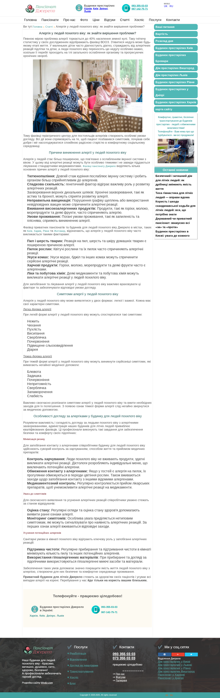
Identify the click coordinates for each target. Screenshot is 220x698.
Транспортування (81, 671)
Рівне (46, 231)
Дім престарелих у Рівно (174, 668)
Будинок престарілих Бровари (170, 58)
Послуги (155, 20)
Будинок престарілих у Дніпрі (171, 92)
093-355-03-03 (140, 5)
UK (166, 6)
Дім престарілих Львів (171, 75)
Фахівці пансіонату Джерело (99, 166)
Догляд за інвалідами (84, 665)
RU (171, 6)
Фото (84, 20)
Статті (124, 20)
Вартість (161, 33)
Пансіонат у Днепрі (171, 678)
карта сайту (163, 109)
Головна (30, 20)
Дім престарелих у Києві (174, 661)
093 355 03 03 (124, 654)
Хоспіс (139, 20)
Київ (95, 8)
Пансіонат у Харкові (171, 674)
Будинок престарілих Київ (174, 48)
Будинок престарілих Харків (175, 102)
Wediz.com (47, 683)
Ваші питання (165, 26)
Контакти (173, 20)
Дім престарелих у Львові (175, 664)
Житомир (59, 231)
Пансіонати (50, 20)
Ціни (96, 20)
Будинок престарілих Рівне (175, 82)
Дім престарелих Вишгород (176, 671)
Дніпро (104, 8)
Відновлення (78, 659)
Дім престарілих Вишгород (174, 68)
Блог (73, 683)
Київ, (30, 231)
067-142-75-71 (140, 8)
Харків (88, 8)
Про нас (69, 20)
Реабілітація (78, 653)
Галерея (121, 680)
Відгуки (109, 20)
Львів (87, 11)
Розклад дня (164, 41)
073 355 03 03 (124, 658)
